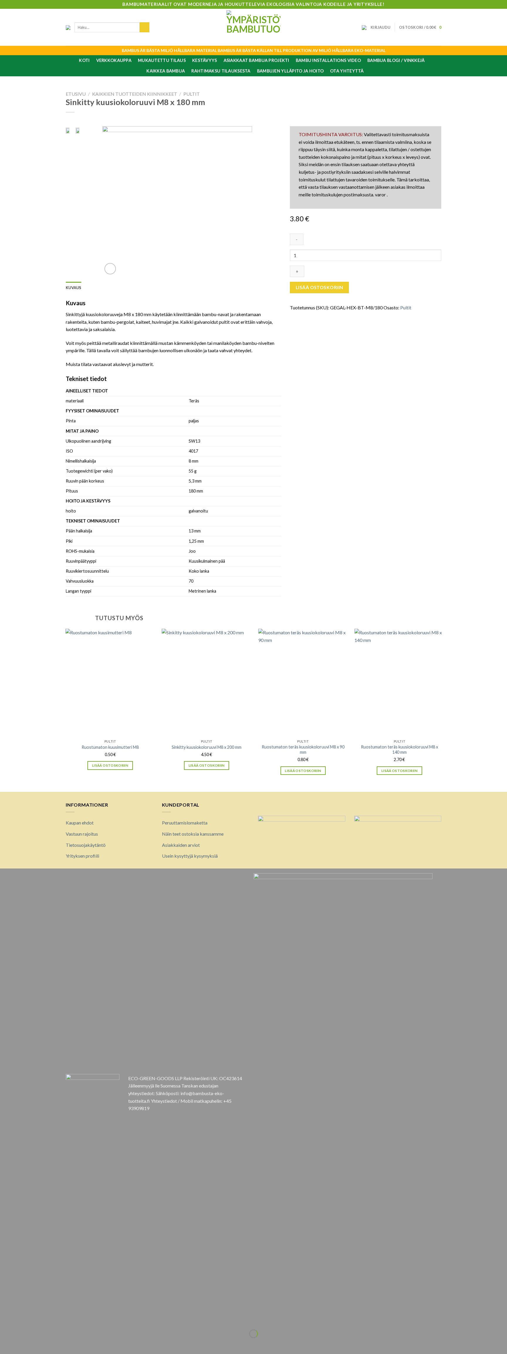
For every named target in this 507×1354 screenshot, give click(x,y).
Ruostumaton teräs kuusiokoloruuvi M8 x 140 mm (399, 749)
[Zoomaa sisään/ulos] (22, 1319)
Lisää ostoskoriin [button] (110, 765)
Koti (84, 60)
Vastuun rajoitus (82, 834)
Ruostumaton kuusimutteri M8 (110, 747)
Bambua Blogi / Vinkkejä (396, 60)
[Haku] (144, 27)
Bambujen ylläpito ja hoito (290, 70)
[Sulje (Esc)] (5, 1319)
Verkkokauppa (113, 60)
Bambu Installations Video (328, 60)
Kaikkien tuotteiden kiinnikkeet (134, 94)
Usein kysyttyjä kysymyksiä (190, 856)
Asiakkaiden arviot (181, 845)
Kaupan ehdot (80, 822)
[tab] (74, 288)
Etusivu (76, 94)
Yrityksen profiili (82, 856)
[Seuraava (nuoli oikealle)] (22, 1344)
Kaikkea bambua (165, 70)
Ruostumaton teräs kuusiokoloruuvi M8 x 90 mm (303, 749)
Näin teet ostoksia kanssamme (193, 834)
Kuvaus (74, 287)
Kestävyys (204, 60)
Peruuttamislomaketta (184, 822)
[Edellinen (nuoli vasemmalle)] (5, 1344)
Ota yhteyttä (347, 70)
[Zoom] (110, 268)
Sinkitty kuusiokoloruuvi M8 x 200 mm (206, 747)
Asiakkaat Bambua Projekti (256, 60)
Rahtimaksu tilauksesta (220, 70)
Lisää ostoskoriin (319, 287)
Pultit (191, 94)
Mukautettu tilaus (162, 60)
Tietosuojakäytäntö (86, 845)
